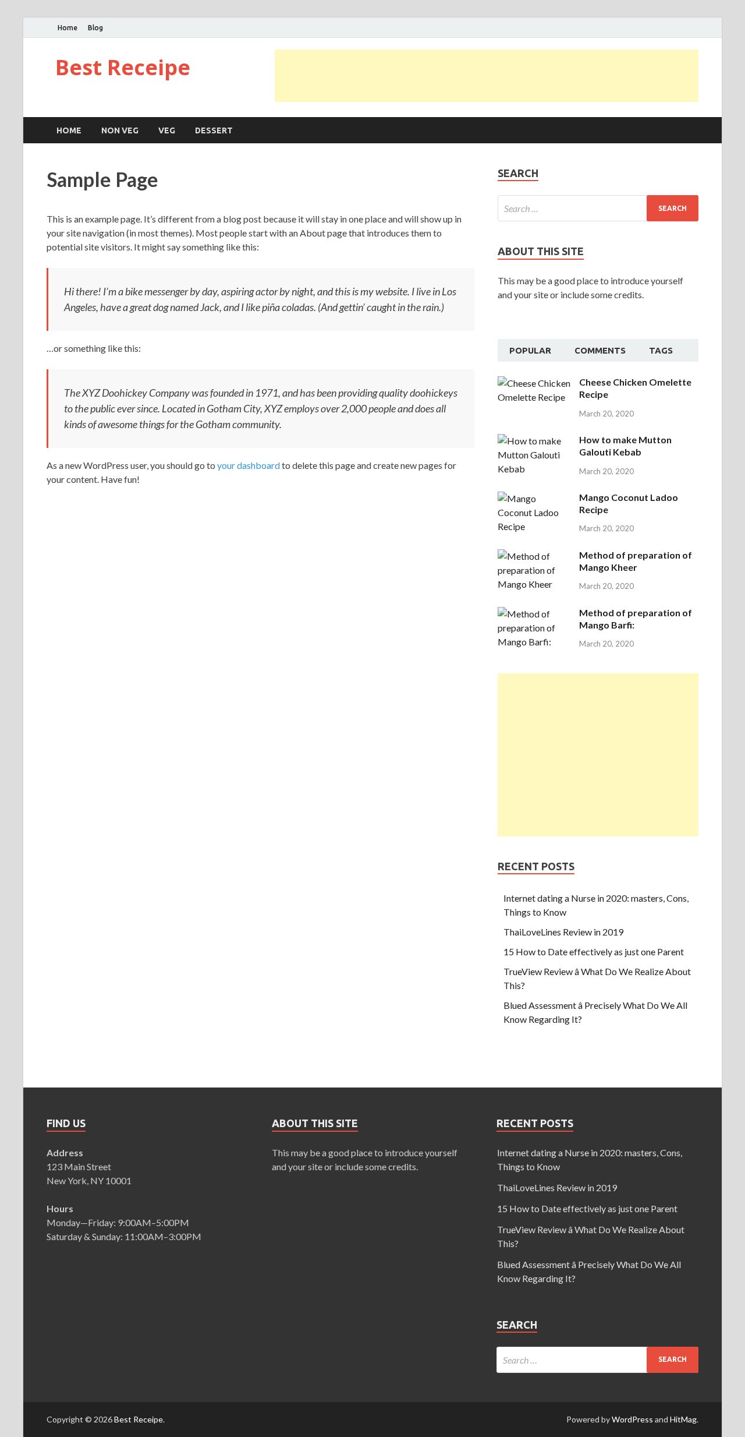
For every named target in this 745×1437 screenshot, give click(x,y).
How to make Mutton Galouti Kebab (625, 445)
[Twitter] (681, 28)
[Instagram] (695, 28)
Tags (661, 350)
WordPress (632, 1419)
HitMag (683, 1419)
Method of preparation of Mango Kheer (635, 561)
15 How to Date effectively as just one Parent (593, 951)
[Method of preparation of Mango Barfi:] (534, 613)
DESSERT (214, 130)
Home (67, 27)
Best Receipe (122, 67)
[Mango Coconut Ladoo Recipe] (534, 498)
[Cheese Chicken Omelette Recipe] (534, 383)
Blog (95, 27)
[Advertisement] (486, 76)
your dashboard (248, 465)
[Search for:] (598, 208)
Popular (530, 350)
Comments (600, 350)
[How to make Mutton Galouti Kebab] (534, 440)
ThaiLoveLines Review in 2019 (563, 931)
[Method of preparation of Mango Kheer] (534, 556)
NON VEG (120, 130)
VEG (166, 130)
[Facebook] (666, 28)
